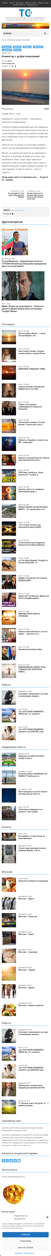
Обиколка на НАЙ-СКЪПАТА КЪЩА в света (31, 757)
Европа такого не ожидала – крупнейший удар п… (31, 490)
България (6, 47)
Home (4, 40)
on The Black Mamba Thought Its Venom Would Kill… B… (33, 561)
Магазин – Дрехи (26, 987)
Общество (38, 47)
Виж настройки (25, 1248)
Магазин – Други (26, 899)
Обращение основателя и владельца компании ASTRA (31, 1086)
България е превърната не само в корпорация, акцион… (33, 695)
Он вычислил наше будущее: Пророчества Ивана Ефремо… (32, 544)
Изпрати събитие (19, 5)
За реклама (19, 3)
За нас (11, 3)
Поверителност (29, 1253)
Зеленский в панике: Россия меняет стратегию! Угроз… (31, 423)
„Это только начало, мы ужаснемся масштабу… (30, 526)
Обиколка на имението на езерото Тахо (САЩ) (30, 810)
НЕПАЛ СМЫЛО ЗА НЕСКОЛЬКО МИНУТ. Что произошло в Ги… (33, 508)
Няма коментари (8, 63)
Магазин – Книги (26, 934)
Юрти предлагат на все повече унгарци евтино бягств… (32, 792)
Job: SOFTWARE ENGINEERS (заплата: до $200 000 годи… (31, 730)
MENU (8, 33)
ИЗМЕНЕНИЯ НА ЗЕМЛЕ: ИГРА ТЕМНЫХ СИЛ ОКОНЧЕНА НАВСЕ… (32, 669)
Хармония (7, 50)
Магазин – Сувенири (27, 952)
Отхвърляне (25, 1241)
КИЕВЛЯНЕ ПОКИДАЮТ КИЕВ (31, 369)
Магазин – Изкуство (27, 916)
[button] (47, 1217)
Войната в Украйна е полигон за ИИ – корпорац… (33, 441)
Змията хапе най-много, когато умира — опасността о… (33, 632)
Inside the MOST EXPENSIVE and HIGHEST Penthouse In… (32, 775)
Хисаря (17, 50)
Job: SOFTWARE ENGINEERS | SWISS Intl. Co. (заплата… (31, 712)
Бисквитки (19, 1253)
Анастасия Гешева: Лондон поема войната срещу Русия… (32, 352)
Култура (17, 47)
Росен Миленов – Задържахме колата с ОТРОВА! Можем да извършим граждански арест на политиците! (24, 263)
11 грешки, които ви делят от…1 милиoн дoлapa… (33, 1104)
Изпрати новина (31, 3)
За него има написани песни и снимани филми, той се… (32, 849)
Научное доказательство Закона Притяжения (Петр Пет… (33, 459)
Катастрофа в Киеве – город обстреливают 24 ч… (31, 334)
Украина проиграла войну (30, 649)
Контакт (5, 3)
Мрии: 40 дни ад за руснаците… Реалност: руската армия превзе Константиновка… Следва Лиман (23, 308)
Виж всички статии (18, 210)
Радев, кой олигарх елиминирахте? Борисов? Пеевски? (30, 406)
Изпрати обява (43, 3)
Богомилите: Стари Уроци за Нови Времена (31, 837)
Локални (27, 47)
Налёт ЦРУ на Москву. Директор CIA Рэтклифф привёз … (33, 597)
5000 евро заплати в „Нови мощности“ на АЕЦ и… (30, 473)
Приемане (25, 1235)
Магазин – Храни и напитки (30, 1005)
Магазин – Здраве (26, 970)
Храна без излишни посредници (33, 881)
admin (9, 61)
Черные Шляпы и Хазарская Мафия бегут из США (31, 388)
